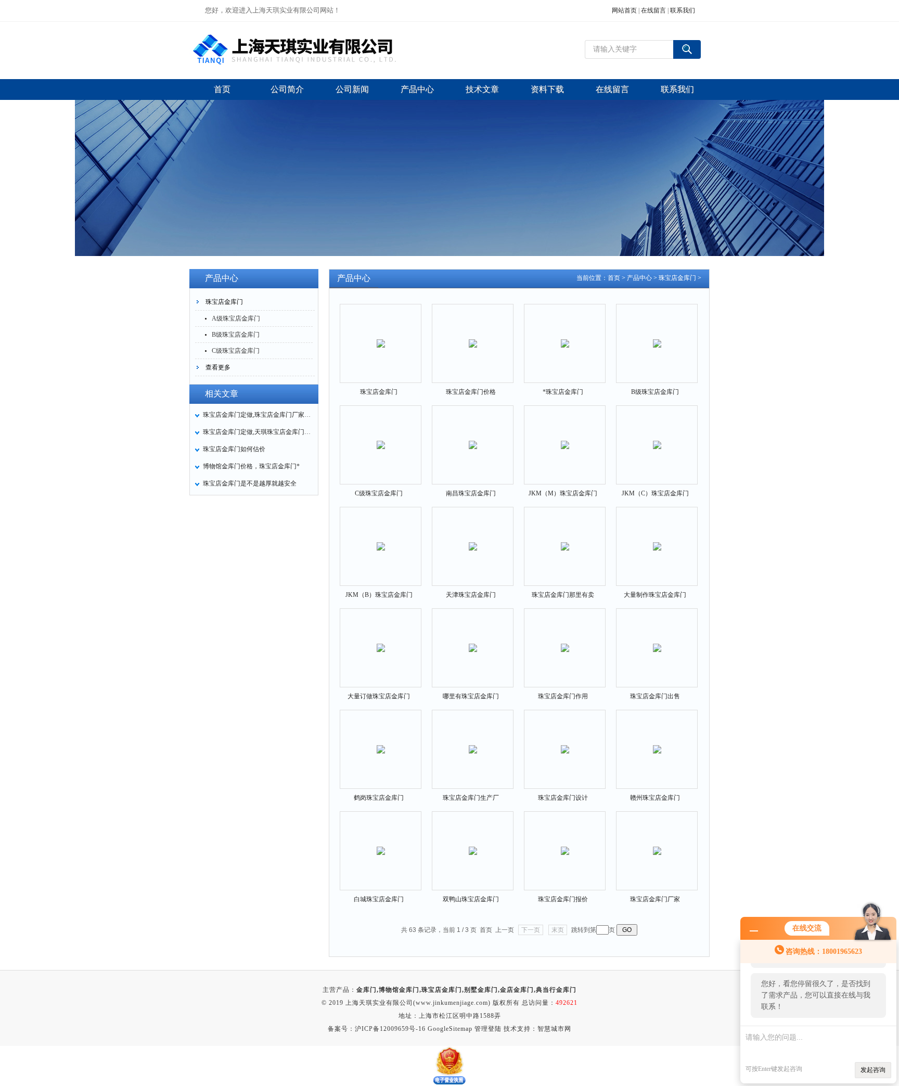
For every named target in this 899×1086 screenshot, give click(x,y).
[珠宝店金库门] (381, 334)
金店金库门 (517, 989)
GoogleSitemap (450, 1028)
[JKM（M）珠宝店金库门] (565, 436)
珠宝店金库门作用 (563, 696)
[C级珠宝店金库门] (381, 436)
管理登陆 (488, 1028)
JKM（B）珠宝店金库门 (379, 594)
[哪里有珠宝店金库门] (473, 639)
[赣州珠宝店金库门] (657, 740)
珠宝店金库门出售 (655, 696)
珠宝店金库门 (224, 301)
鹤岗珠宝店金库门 (379, 797)
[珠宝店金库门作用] (565, 639)
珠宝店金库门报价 (563, 899)
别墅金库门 (481, 989)
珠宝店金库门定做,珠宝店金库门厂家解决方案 (257, 414)
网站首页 (624, 10)
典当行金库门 (556, 989)
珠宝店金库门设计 (563, 797)
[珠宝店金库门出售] (657, 639)
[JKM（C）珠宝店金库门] (657, 436)
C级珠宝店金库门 (236, 350)
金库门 (366, 989)
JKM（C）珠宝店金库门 (655, 493)
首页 (614, 278)
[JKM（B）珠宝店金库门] (381, 537)
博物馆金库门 (399, 989)
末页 (557, 930)
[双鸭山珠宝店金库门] (473, 842)
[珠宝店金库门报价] (565, 842)
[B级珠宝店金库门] (657, 334)
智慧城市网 (554, 1028)
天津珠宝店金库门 (471, 594)
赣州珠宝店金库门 (655, 797)
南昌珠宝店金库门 (471, 493)
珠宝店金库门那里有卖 (563, 594)
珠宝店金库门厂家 (655, 899)
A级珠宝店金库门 (236, 318)
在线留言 (653, 10)
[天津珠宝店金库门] (473, 537)
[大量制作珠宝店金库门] (657, 537)
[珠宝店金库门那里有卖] (565, 537)
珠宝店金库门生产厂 (471, 797)
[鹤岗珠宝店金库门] (381, 740)
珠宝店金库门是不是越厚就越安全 (250, 483)
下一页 (530, 930)
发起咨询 (873, 1070)
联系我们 (682, 10)
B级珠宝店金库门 (236, 334)
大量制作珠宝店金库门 (655, 594)
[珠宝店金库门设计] (565, 740)
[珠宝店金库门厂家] (657, 842)
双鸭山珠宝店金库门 (471, 899)
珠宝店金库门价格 (471, 391)
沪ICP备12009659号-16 (390, 1028)
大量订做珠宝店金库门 (379, 696)
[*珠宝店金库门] (565, 334)
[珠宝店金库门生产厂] (473, 740)
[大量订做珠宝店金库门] (381, 639)
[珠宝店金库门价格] (473, 334)
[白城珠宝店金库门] (381, 842)
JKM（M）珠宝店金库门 (563, 493)
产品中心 (639, 278)
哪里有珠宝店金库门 (471, 696)
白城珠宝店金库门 (379, 899)
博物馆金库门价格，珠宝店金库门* (251, 466)
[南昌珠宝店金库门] (473, 436)
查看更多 (218, 367)
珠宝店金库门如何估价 (234, 449)
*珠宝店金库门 (563, 391)
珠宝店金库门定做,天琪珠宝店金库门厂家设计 (257, 432)
